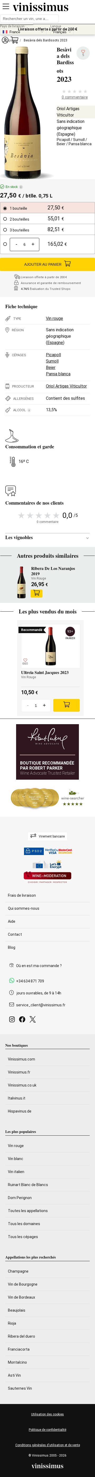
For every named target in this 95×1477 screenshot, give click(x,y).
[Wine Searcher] (47, 798)
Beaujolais (16, 1310)
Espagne (66, 134)
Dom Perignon (20, 1198)
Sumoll (79, 140)
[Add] (66, 705)
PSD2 (37, 851)
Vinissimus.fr (19, 1072)
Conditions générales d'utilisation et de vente (47, 1445)
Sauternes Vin (20, 1388)
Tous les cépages (23, 1237)
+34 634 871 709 (30, 981)
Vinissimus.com (21, 1059)
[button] (5, 40)
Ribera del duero (21, 1336)
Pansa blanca (80, 144)
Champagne (18, 1271)
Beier (61, 144)
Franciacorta (19, 1349)
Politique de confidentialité (47, 1430)
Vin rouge (54, 318)
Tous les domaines (24, 1224)
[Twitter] (34, 1021)
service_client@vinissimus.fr (40, 1005)
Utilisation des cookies (47, 1414)
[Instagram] (13, 1021)
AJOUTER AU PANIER (42, 264)
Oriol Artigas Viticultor (66, 386)
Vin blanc (15, 1159)
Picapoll (63, 140)
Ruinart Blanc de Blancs (28, 1185)
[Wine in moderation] (47, 877)
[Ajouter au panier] (36, 593)
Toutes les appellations (28, 1211)
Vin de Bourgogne (22, 1284)
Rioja (12, 1323)
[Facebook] (23, 1021)
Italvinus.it (16, 1098)
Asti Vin (14, 1375)
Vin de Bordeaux (21, 1297)
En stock (13, 187)
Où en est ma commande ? (39, 966)
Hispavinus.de (19, 1111)
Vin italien (16, 1172)
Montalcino (17, 1362)
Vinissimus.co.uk (22, 1085)
